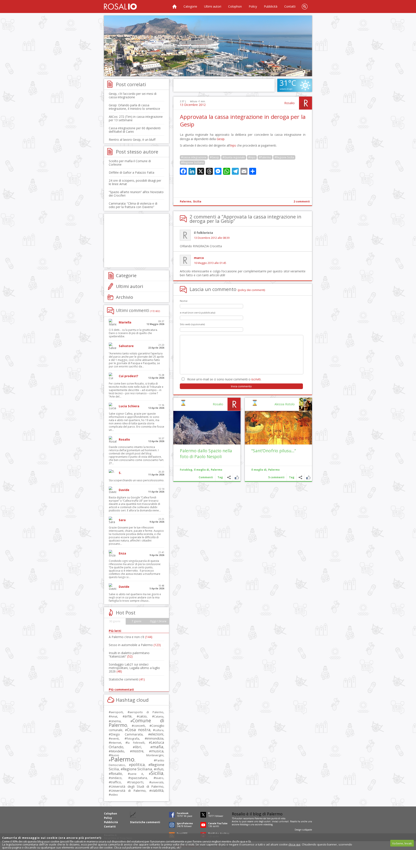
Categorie (190, 6)
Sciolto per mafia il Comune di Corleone (130, 162)
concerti (139, 726)
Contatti (290, 6)
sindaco (116, 778)
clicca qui (294, 844)
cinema (116, 721)
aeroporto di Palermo (146, 712)
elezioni (156, 734)
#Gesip (214, 157)
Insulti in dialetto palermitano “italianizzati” (129, 654)
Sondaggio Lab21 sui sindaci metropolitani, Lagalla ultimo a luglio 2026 (134, 667)
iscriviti (256, 379)
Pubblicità (270, 6)
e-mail (286, 821)
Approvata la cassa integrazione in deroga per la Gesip (243, 120)
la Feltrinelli (135, 743)
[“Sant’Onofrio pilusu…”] (278, 427)
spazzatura (138, 778)
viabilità (157, 790)
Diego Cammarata (127, 734)
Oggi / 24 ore (158, 621)
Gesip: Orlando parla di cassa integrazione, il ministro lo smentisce (134, 107)
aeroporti (117, 712)
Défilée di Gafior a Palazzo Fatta (131, 172)
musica (157, 750)
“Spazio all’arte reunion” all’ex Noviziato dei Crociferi (136, 193)
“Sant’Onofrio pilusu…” (273, 451)
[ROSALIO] (120, 6)
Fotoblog (186, 470)
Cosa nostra (138, 729)
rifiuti (159, 769)
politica (138, 764)
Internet (116, 743)
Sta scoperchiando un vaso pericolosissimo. (136, 480)
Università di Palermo (128, 790)
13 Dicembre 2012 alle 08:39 (211, 238)
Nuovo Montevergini (137, 755)
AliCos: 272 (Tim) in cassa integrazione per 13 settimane (136, 118)
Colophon (235, 6)
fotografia (133, 738)
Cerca (304, 6)
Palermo (185, 201)
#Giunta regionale (234, 157)
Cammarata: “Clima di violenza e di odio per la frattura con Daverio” (133, 205)
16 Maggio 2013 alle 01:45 (210, 263)
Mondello (117, 751)
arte (128, 716)
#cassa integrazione (193, 157)
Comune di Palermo (136, 722)
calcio (143, 716)
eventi (115, 738)
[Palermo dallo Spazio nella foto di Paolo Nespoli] (206, 427)
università (157, 782)
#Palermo (265, 157)
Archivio (124, 297)
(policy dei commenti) (251, 290)
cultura (159, 730)
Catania (158, 716)
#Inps (251, 157)
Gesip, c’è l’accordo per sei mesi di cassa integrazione (132, 95)
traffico (116, 782)
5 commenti (276, 477)
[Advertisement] (208, 46)
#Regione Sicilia (284, 157)
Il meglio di (258, 470)
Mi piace (308, 477)
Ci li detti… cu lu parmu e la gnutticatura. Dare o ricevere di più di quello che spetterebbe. (133, 333)
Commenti (206, 477)
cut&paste (307, 829)
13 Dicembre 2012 (193, 104)
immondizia (155, 738)
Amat (114, 716)
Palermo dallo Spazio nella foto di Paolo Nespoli (206, 453)
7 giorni (136, 621)
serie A (136, 774)
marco (199, 258)
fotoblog (244, 824)
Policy (253, 6)
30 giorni (114, 621)
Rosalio (289, 103)
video (114, 795)
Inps (233, 145)
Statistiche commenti (127, 679)
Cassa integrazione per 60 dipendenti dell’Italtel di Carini (135, 130)
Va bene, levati (402, 843)
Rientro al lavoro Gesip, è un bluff (132, 139)
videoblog (268, 824)
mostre (137, 751)
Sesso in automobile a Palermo (135, 645)
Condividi (300, 477)
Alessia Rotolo (285, 404)
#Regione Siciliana (192, 162)
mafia (157, 746)
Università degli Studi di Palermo (137, 786)
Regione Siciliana (137, 768)
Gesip (220, 139)
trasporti (136, 782)
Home (174, 6)
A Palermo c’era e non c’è (130, 637)
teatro (159, 778)
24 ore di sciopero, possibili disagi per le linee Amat (135, 182)
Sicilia (197, 201)
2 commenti (302, 201)
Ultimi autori (212, 6)
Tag (291, 477)
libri (138, 747)
